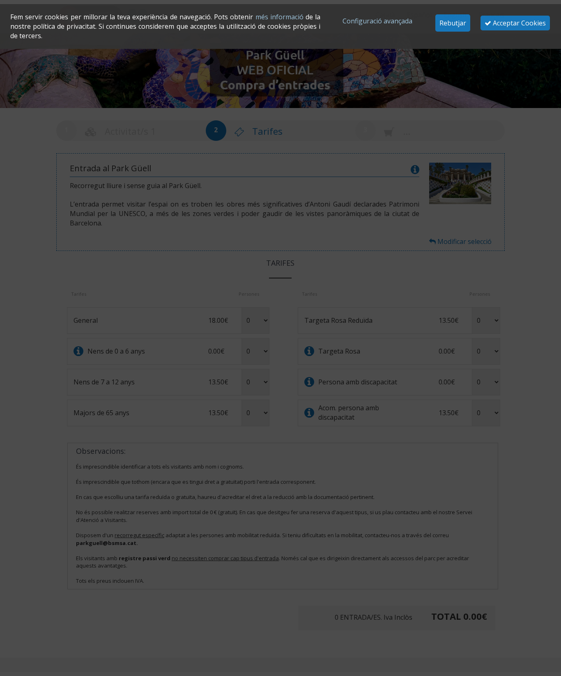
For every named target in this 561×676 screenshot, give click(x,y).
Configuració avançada (377, 20)
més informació (279, 16)
